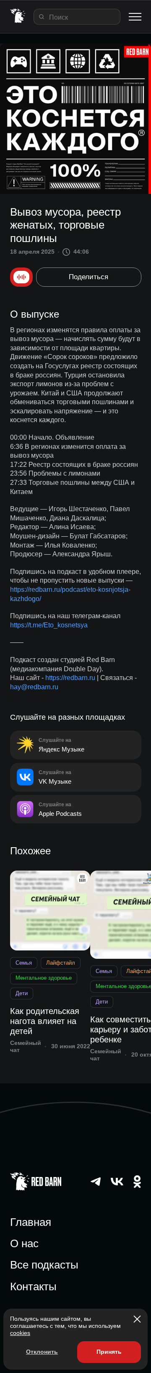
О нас (24, 1243)
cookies (20, 1333)
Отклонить (42, 1351)
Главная (30, 1222)
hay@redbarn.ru (34, 686)
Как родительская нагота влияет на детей (44, 1021)
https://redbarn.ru (70, 677)
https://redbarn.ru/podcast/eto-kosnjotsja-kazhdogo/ (70, 594)
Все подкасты (44, 1264)
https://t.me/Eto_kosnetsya (49, 625)
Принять (109, 1351)
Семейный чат (25, 1046)
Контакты (33, 1286)
